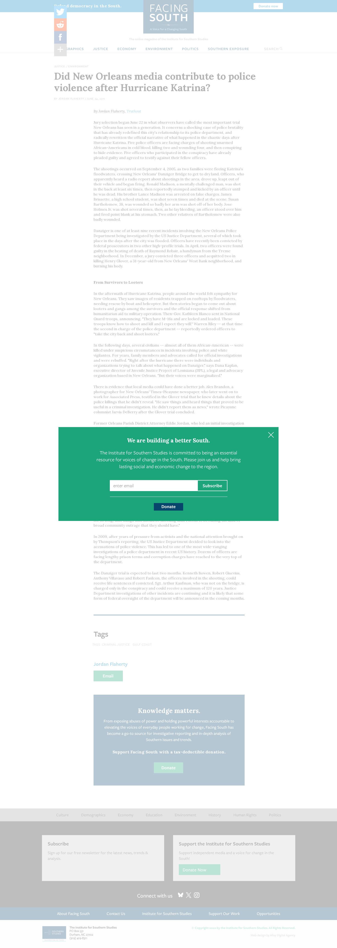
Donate (168, 506)
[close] (271, 435)
